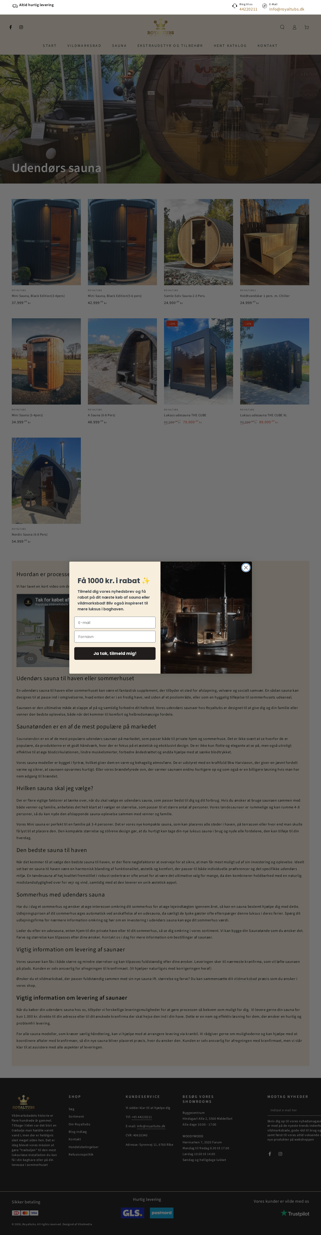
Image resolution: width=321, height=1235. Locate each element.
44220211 (248, 9)
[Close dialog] (246, 567)
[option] (71, 5)
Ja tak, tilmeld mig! (115, 653)
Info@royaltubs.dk (287, 9)
